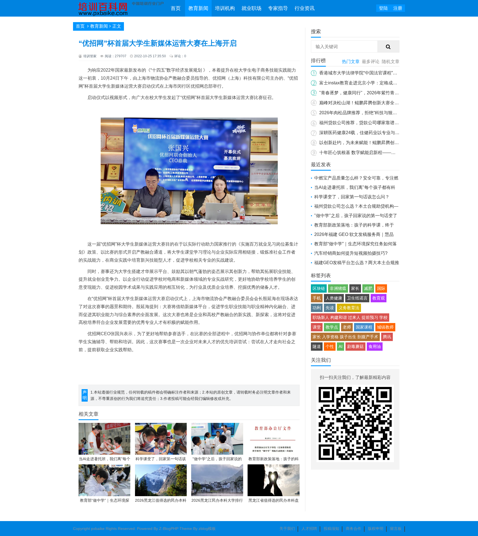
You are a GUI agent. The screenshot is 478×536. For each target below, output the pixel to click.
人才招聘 (309, 528)
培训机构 (225, 8)
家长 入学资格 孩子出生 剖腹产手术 (345, 336)
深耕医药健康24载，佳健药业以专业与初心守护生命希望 (374, 132)
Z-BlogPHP (168, 528)
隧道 (317, 346)
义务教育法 (349, 307)
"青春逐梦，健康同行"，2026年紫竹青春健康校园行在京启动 (379, 92)
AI (340, 346)
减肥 (368, 288)
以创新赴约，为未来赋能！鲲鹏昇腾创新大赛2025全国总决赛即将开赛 (388, 142)
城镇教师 (385, 327)
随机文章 (390, 61)
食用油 (374, 346)
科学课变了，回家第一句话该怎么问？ (351, 196)
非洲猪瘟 (338, 288)
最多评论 (371, 61)
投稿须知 (331, 528)
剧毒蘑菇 (355, 346)
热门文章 (351, 61)
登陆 (383, 8)
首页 (176, 8)
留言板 (396, 528)
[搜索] (388, 47)
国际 (381, 288)
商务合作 (353, 528)
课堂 (317, 327)
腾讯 (387, 336)
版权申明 (375, 528)
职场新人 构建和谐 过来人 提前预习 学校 (350, 317)
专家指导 (278, 8)
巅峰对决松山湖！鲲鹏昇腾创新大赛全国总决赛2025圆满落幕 (379, 102)
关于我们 (287, 528)
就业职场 (251, 8)
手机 (317, 298)
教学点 (332, 327)
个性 (330, 346)
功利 (317, 307)
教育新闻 (198, 8)
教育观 (378, 298)
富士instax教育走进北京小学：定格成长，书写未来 (369, 82)
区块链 (319, 288)
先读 (330, 307)
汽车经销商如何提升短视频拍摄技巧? (351, 253)
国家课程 (364, 327)
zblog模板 (207, 528)
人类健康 (334, 298)
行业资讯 (305, 8)
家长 (355, 288)
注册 (397, 8)
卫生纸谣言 (357, 298)
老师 (347, 327)
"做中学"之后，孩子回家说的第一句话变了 (355, 215)
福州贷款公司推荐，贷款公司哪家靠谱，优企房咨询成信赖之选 (381, 122)
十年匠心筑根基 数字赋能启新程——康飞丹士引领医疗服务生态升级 (386, 152)
